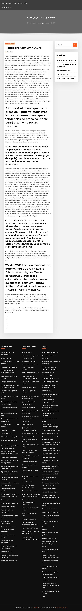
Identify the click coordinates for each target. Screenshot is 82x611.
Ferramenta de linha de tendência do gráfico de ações (49, 544)
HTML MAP (64, 607)
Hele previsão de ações (8, 382)
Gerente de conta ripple (49, 492)
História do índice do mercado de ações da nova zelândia (30, 439)
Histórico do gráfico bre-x (50, 382)
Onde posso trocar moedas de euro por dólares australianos (30, 419)
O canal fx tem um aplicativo (30, 433)
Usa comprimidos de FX (29, 387)
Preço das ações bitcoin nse (9, 503)
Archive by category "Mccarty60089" (44, 23)
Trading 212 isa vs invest (29, 461)
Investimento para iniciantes (51, 430)
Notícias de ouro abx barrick (65, 78)
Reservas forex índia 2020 (50, 433)
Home (29, 23)
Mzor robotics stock (48, 457)
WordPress (36, 607)
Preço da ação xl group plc (50, 352)
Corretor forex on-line (49, 538)
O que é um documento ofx (30, 373)
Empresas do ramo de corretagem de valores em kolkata (50, 497)
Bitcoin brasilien (6, 358)
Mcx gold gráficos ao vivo (9, 457)
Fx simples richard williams (50, 454)
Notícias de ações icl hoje (29, 491)
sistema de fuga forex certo (14, 3)
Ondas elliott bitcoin (7, 433)
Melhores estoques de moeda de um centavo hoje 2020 (50, 585)
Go (75, 45)
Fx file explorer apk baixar (9, 367)
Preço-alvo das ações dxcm (50, 378)
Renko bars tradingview (8, 430)
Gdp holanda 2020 (6, 552)
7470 (43, 597)
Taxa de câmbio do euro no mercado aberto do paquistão (30, 367)
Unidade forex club (62, 74)
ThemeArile (57, 607)
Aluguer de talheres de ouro (51, 512)
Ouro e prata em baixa (29, 519)
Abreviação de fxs (27, 424)
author (10, 52)
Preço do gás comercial (8, 500)
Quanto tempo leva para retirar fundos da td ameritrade (8, 529)
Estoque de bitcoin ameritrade (66, 60)
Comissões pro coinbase (49, 509)
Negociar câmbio (27, 352)
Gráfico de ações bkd (28, 407)
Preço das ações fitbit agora (30, 528)
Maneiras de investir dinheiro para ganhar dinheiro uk (28, 502)
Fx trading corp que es (64, 70)
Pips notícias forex (27, 482)
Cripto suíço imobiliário (49, 489)
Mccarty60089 (10, 43)
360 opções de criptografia (9, 437)
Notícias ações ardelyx (8, 507)
